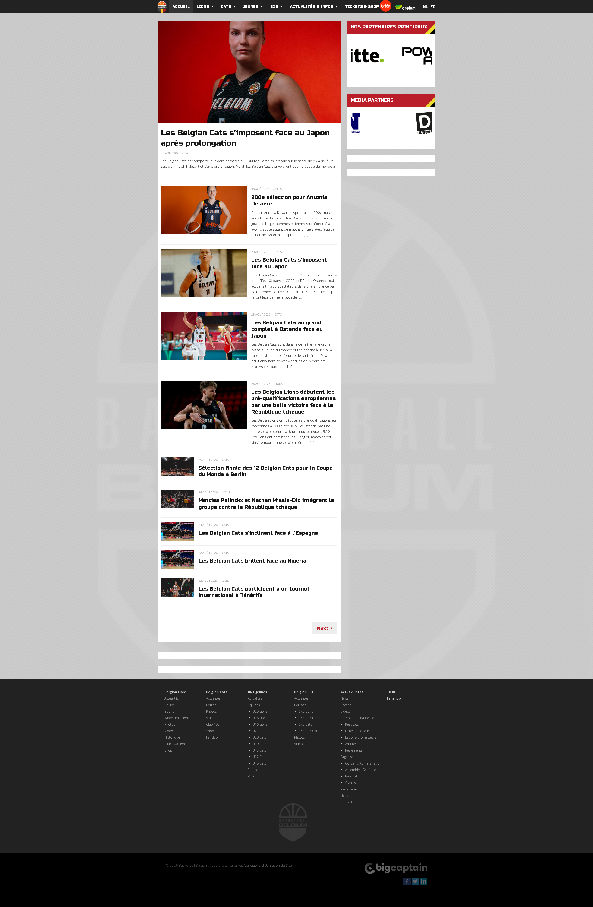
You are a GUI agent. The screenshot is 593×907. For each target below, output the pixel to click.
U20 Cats (259, 737)
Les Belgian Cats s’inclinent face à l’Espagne (258, 533)
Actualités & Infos (311, 6)
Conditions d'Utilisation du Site (268, 865)
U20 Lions (259, 711)
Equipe (169, 705)
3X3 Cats (305, 724)
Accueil (181, 6)
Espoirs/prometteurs (360, 737)
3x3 (274, 6)
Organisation (350, 757)
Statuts (350, 783)
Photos (169, 724)
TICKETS (393, 692)
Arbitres (351, 744)
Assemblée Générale (360, 770)
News (345, 698)
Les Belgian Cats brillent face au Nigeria (252, 561)
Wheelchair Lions (176, 718)
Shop (168, 750)
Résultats (352, 724)
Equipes (254, 705)
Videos (211, 718)
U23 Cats (259, 731)
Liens (344, 795)
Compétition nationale (357, 718)
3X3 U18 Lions (309, 718)
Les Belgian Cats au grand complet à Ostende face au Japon (287, 329)
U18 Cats (259, 750)
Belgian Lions (175, 692)
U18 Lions (259, 718)
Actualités (171, 698)
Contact (346, 802)
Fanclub (212, 737)
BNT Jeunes (257, 692)
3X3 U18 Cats (309, 731)
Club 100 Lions (175, 744)
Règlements (354, 750)
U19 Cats (259, 744)
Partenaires (349, 789)
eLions (169, 711)
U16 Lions (259, 724)
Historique (172, 737)
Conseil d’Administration (363, 763)
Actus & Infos (352, 692)
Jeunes (250, 6)
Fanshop (394, 698)
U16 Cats (259, 763)
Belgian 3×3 (303, 692)
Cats (226, 6)
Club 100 (212, 724)
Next (322, 628)
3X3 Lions (306, 711)
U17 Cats (259, 757)
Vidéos (169, 731)
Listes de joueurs (358, 731)
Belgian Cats (216, 692)
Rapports (352, 776)
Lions (203, 6)
